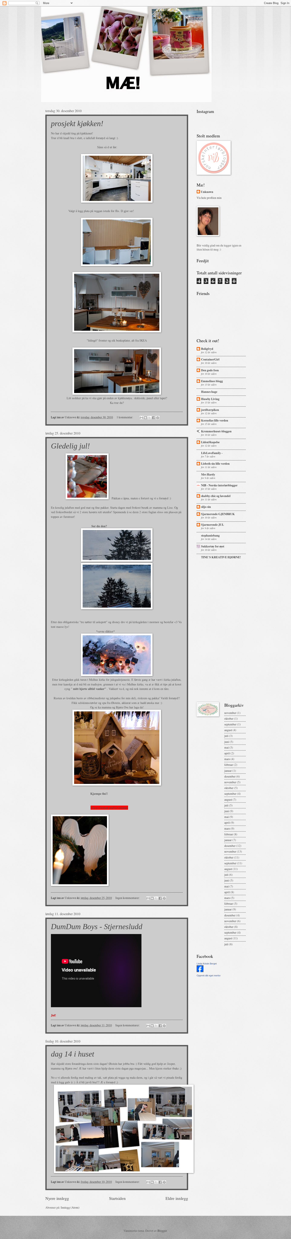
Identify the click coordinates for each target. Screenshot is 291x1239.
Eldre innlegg (177, 1198)
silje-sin (206, 507)
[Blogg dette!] (145, 418)
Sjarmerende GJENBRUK (218, 514)
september (230, 724)
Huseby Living (210, 399)
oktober (228, 718)
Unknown (207, 192)
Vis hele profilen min (209, 198)
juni (226, 742)
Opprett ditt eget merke (208, 975)
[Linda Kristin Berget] (200, 971)
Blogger (162, 1231)
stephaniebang (210, 535)
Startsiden (117, 1198)
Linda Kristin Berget (207, 963)
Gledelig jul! (70, 446)
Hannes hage (209, 392)
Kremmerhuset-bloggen (216, 431)
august (228, 730)
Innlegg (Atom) (70, 1207)
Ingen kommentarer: (127, 898)
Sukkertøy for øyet (212, 546)
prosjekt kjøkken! (77, 123)
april (227, 753)
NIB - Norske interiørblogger (219, 485)
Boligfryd (207, 349)
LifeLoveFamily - (212, 453)
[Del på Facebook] (153, 418)
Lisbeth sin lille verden (215, 463)
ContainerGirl (210, 359)
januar (228, 771)
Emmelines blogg (212, 381)
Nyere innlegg (57, 1198)
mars (227, 759)
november (230, 713)
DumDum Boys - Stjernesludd (96, 926)
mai (226, 747)
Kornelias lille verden (214, 420)
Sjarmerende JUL (212, 525)
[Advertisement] (209, 631)
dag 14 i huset (72, 1054)
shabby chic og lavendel (215, 496)
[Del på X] (149, 418)
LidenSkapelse (210, 442)
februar (228, 765)
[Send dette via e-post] (141, 418)
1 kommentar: (125, 417)
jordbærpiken (210, 410)
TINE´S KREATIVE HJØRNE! (221, 557)
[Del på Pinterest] (158, 418)
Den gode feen (210, 370)
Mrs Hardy (208, 474)
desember (230, 776)
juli (226, 736)
